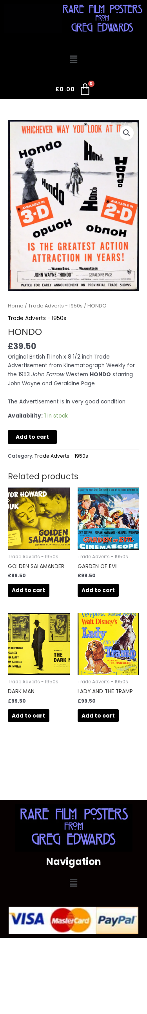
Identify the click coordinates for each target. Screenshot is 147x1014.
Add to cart (32, 437)
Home (16, 305)
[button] (73, 59)
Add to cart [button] (28, 590)
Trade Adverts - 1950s (55, 305)
